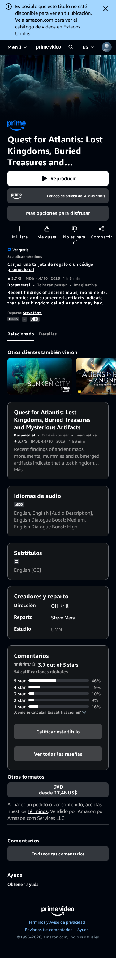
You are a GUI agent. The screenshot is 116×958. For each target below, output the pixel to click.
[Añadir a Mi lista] (19, 228)
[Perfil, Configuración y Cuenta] (107, 47)
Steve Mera (32, 312)
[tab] (20, 333)
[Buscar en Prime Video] (71, 47)
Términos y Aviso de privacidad (56, 922)
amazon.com (39, 20)
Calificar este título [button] (58, 731)
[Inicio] (48, 47)
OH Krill (60, 606)
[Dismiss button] (105, 8)
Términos (38, 811)
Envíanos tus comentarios (48, 929)
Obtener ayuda (23, 884)
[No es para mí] (74, 228)
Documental (19, 284)
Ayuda (83, 929)
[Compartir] (101, 228)
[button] (58, 178)
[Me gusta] (46, 228)
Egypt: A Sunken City (39, 376)
